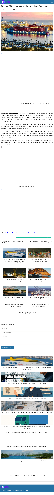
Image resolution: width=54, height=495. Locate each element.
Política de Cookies (17, 490)
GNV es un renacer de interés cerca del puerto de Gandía (40, 242)
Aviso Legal (25, 490)
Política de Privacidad (6, 490)
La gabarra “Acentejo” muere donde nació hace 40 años (13, 242)
